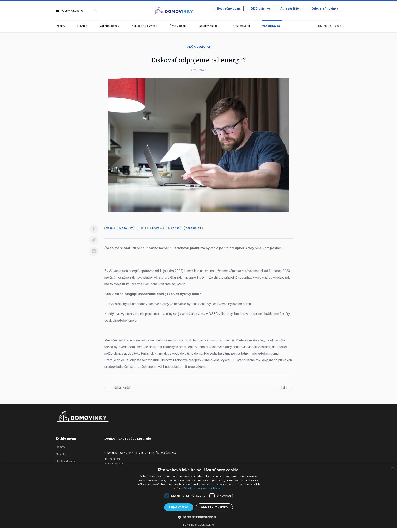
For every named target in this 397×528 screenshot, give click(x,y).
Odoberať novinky (325, 8)
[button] (198, 517)
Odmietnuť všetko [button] (214, 507)
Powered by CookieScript (198, 524)
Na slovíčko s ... (209, 25)
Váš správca (271, 25)
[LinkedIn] (93, 251)
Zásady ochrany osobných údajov (203, 488)
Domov (60, 25)
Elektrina (173, 227)
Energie (157, 227)
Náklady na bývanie (144, 25)
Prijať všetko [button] (178, 507)
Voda (109, 227)
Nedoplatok (193, 227)
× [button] (392, 468)
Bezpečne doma (228, 8)
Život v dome (178, 25)
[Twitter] (93, 240)
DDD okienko (260, 8)
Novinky (82, 25)
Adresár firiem (290, 8)
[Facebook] (93, 229)
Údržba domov (109, 25)
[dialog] (198, 496)
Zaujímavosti (241, 25)
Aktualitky (126, 227)
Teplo (142, 227)
